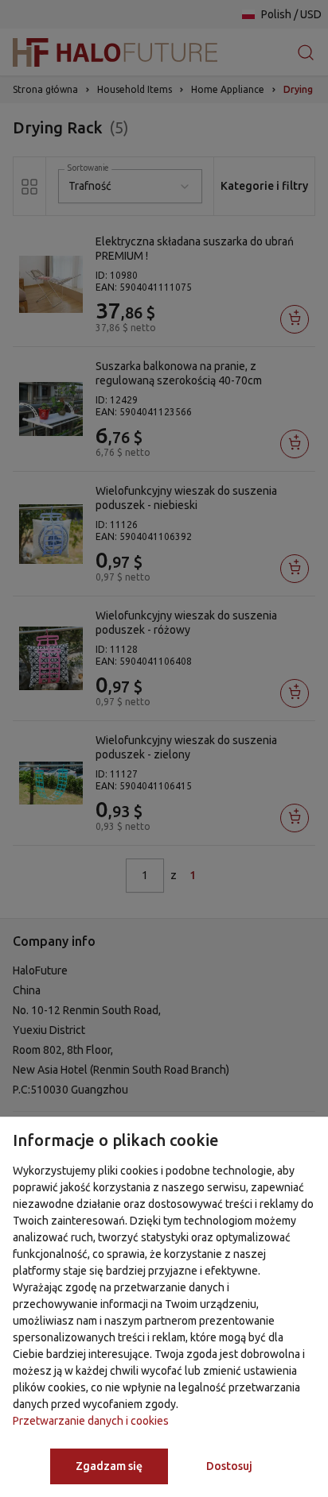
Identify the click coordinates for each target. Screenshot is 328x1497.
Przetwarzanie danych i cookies (91, 1420)
